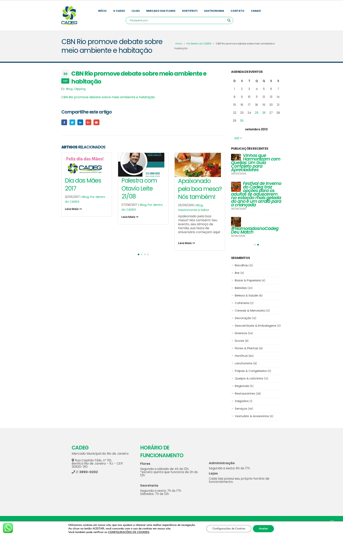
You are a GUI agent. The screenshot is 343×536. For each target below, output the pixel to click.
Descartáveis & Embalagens (258, 325)
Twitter (72, 122)
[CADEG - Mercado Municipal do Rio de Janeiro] (69, 15)
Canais (256, 11)
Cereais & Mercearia (252, 310)
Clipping (80, 89)
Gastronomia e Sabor (193, 210)
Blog (69, 89)
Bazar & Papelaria (250, 280)
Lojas (136, 11)
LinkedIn (80, 122)
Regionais (244, 386)
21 (86, 472)
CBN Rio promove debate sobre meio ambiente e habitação (108, 97)
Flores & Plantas (249, 348)
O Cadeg (119, 11)
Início (102, 11)
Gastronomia (214, 11)
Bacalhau (244, 265)
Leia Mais (72, 209)
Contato (237, 11)
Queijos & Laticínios (251, 378)
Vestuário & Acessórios (254, 416)
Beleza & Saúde (248, 295)
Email (96, 122)
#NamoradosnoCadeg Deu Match (254, 230)
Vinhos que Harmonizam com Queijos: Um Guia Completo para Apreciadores (255, 162)
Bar (239, 273)
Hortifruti (190, 11)
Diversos (244, 333)
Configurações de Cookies (228, 528)
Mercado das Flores (160, 11)
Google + (88, 122)
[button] (138, 254)
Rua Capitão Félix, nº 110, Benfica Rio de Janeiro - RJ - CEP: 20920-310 (97, 463)
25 (256, 113)
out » (238, 138)
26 (264, 113)
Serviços (244, 408)
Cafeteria (244, 303)
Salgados (243, 401)
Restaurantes (248, 393)
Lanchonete (246, 363)
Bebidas (243, 288)
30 (242, 120)
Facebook (64, 122)
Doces (242, 341)
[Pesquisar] (229, 20)
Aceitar (263, 528)
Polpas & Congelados (253, 371)
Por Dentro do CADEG (199, 43)
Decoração (245, 318)
